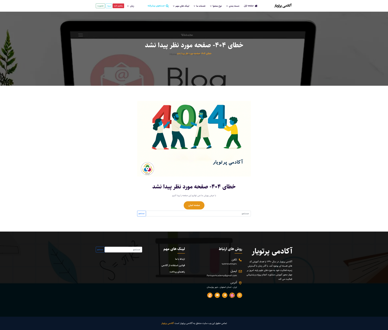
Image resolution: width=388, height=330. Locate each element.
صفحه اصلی (194, 205)
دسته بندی (233, 6)
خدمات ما (201, 6)
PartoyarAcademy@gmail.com (222, 275)
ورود (109, 6)
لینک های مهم (182, 6)
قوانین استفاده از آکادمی (173, 265)
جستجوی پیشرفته (157, 6)
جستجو (142, 213)
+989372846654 (229, 264)
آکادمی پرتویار (272, 251)
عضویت (100, 6)
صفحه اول (249, 6)
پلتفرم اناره (118, 6)
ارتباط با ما (180, 259)
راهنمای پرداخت (177, 272)
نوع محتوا (217, 6)
